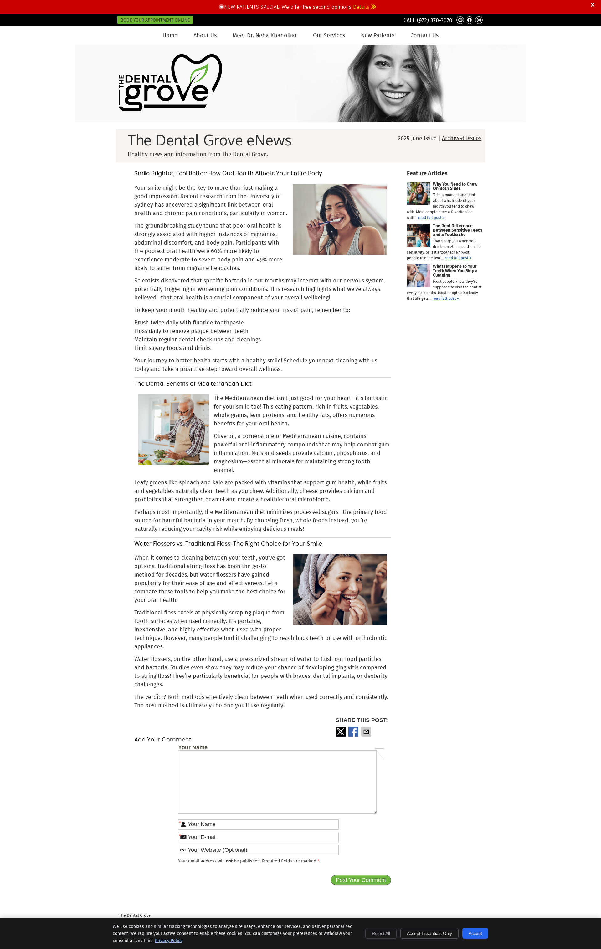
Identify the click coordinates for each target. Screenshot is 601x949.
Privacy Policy (168, 940)
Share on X (341, 732)
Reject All (381, 933)
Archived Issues (461, 138)
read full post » (431, 217)
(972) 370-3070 (434, 20)
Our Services (329, 35)
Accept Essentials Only (429, 933)
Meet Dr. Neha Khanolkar (265, 35)
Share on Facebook (354, 732)
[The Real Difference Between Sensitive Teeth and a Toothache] (418, 236)
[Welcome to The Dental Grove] (170, 109)
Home (169, 35)
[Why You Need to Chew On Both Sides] (418, 194)
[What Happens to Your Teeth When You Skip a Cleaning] (418, 276)
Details (362, 7)
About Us (205, 35)
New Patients (377, 35)
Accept (475, 933)
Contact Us (424, 35)
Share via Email (366, 732)
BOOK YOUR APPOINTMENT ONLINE (155, 20)
